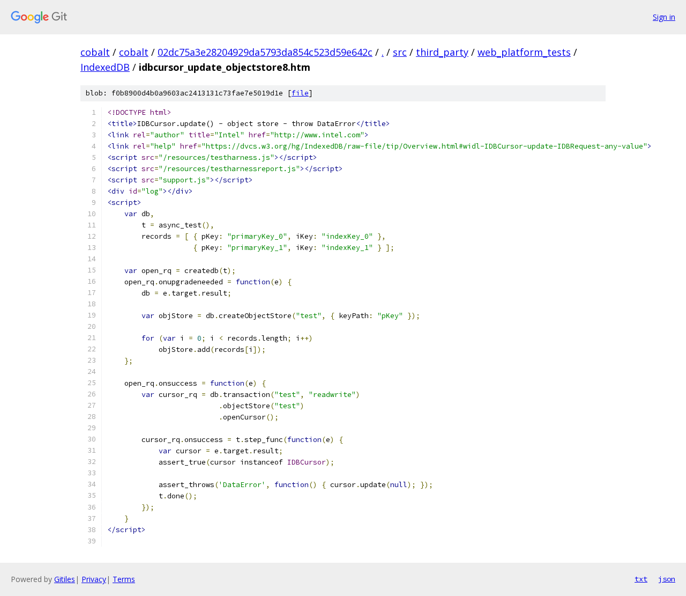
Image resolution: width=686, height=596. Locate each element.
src (400, 52)
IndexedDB (105, 67)
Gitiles (64, 579)
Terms (124, 579)
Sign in (664, 17)
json (666, 579)
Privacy (93, 579)
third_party (442, 52)
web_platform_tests (524, 52)
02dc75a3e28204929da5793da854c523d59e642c (265, 52)
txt (641, 579)
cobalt (95, 52)
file (300, 93)
